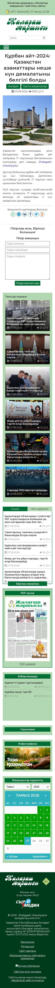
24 (8, 840)
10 (8, 825)
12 (21, 825)
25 (14, 840)
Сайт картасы (27, 951)
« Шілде (12, 856)
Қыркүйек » (40, 856)
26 (21, 840)
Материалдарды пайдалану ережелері (27, 957)
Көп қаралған (39, 508)
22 (40, 833)
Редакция (27, 946)
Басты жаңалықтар (35, 86)
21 (34, 833)
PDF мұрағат (28, 664)
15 (40, 825)
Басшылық (27, 942)
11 (14, 825)
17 (8, 833)
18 (14, 833)
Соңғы (15, 508)
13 (27, 825)
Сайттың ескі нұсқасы (27, 971)
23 (47, 833)
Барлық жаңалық (27, 583)
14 (34, 825)
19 (21, 833)
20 (27, 833)
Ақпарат (13, 86)
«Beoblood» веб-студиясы (27, 980)
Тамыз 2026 (27, 795)
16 (47, 825)
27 (27, 840)
